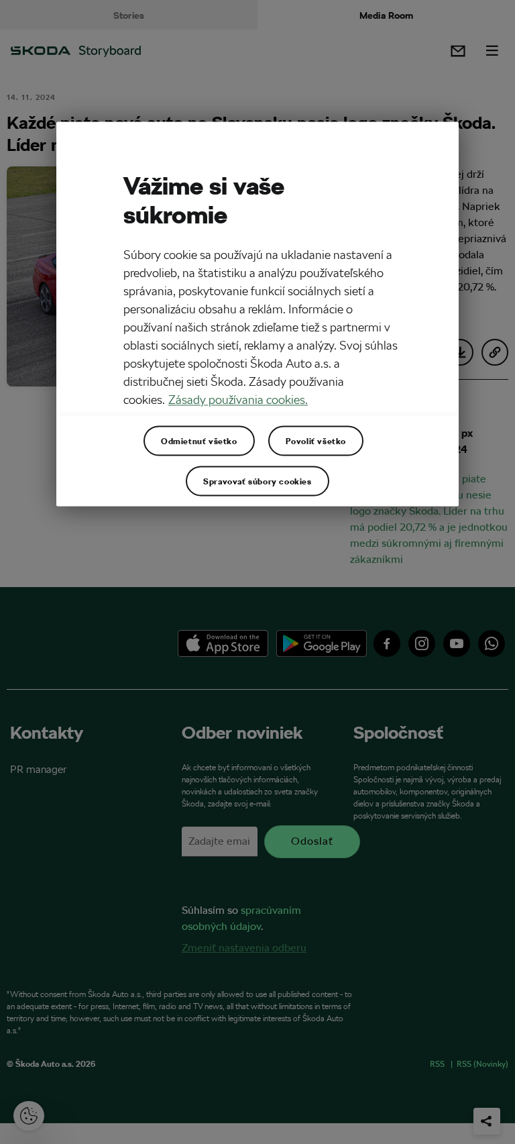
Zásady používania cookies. (238, 400)
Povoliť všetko (316, 440)
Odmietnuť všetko (199, 440)
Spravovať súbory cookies (257, 481)
